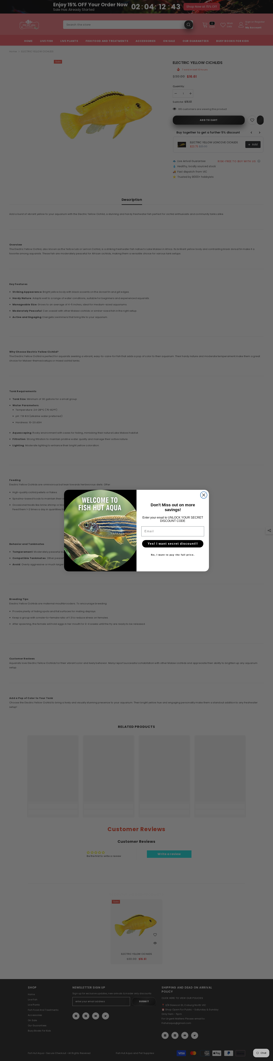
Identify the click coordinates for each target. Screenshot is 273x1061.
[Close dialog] (203, 495)
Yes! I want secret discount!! (173, 543)
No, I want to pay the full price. (173, 555)
